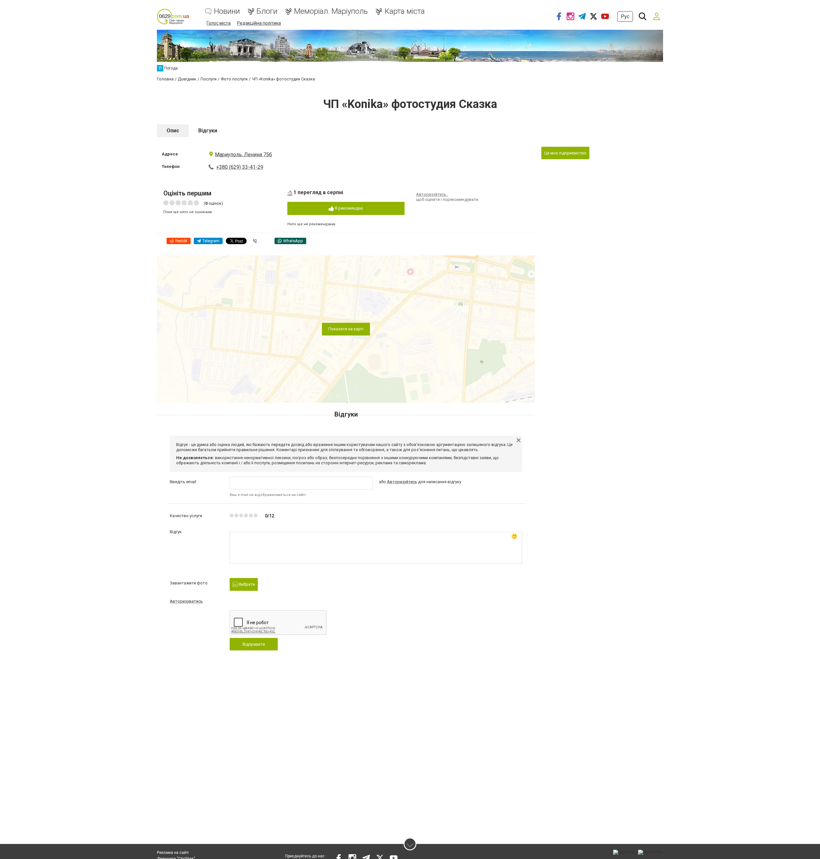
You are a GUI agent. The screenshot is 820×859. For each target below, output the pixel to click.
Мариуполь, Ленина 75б (243, 155)
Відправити (253, 644)
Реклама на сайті (173, 852)
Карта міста (404, 11)
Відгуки (207, 131)
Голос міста (219, 23)
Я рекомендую (348, 208)
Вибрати (246, 584)
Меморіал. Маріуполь (331, 11)
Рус (625, 16)
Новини (227, 11)
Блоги (267, 11)
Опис (173, 131)
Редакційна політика (259, 23)
